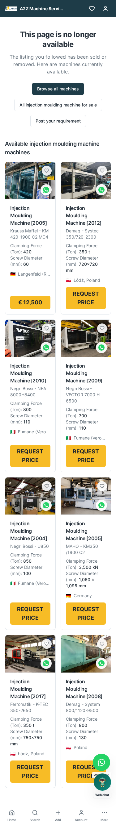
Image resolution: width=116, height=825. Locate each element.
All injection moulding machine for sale (58, 104)
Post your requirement (58, 120)
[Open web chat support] (102, 782)
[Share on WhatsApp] (46, 189)
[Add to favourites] (47, 171)
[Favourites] (91, 8)
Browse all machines (58, 88)
